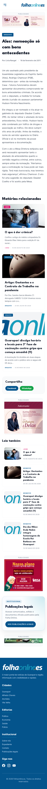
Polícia (5, 727)
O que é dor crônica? (19, 232)
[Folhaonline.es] (33, 5)
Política (5, 716)
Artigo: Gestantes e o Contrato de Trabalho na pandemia (22, 286)
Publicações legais (10, 751)
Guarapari (6, 691)
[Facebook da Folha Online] (3, 765)
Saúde (5, 723)
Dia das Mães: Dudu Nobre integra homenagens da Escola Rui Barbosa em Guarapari (31, 536)
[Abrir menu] (5, 5)
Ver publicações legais (21, 624)
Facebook (11, 388)
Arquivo (8, 34)
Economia (6, 720)
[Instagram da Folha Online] (8, 765)
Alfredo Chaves (8, 695)
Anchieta (6, 699)
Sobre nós (6, 741)
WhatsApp (26, 388)
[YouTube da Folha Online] (14, 765)
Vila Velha (6, 702)
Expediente (7, 744)
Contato (5, 748)
